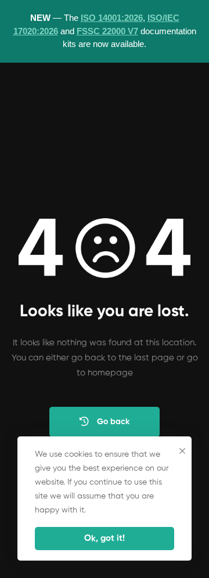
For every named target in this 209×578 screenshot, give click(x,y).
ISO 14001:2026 (112, 18)
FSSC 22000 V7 (107, 31)
